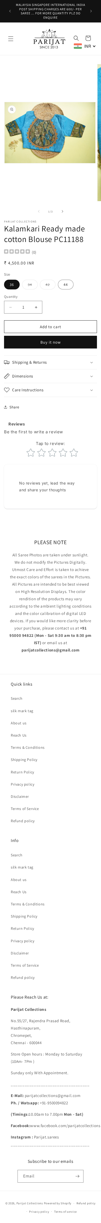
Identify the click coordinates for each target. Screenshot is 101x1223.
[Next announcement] (91, 11)
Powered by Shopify (58, 1203)
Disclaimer (20, 796)
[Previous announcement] (10, 11)
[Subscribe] (77, 1176)
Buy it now (50, 342)
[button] (11, 39)
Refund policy (23, 820)
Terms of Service (25, 808)
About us (19, 723)
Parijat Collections (29, 1203)
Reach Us (19, 735)
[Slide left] (39, 211)
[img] (17, 252)
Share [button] (14, 407)
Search (17, 698)
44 (66, 284)
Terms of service (65, 1212)
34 (33, 285)
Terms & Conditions (28, 747)
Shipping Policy (24, 759)
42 (50, 285)
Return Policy (22, 772)
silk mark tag (22, 710)
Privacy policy (22, 784)
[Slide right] (62, 211)
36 (12, 284)
